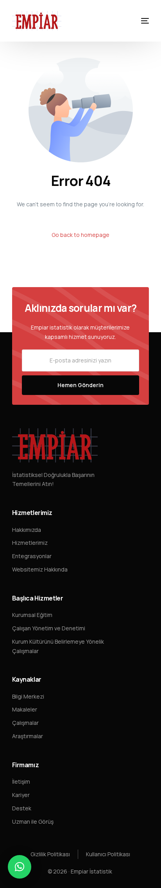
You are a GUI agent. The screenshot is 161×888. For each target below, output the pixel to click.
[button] (19, 867)
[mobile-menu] (139, 21)
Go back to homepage (80, 234)
